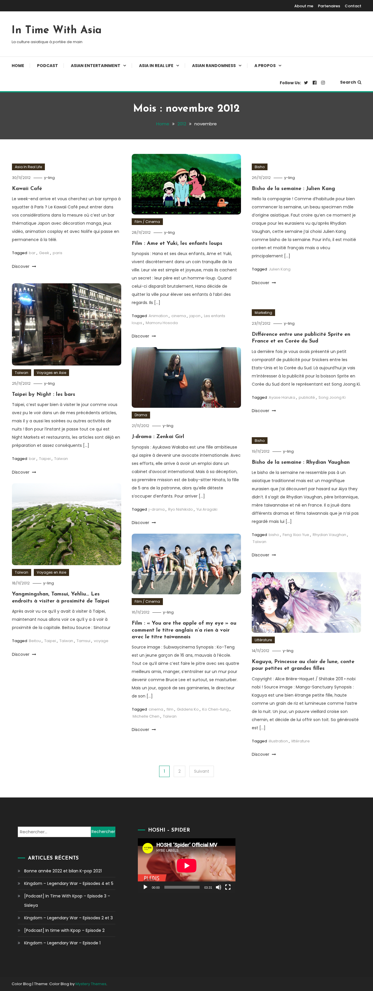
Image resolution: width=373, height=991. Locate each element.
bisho (274, 534)
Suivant (201, 771)
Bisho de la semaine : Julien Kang (293, 188)
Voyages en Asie (51, 372)
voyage (101, 641)
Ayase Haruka (282, 397)
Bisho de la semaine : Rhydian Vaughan (301, 462)
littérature (300, 741)
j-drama (157, 509)
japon (194, 316)
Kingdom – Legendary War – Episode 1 (62, 943)
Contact (353, 6)
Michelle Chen (146, 716)
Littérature (263, 639)
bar (32, 253)
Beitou (35, 641)
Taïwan (21, 372)
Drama (141, 414)
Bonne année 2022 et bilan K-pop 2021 (63, 871)
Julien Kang (280, 269)
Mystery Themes (90, 984)
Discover (21, 266)
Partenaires (329, 6)
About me (303, 6)
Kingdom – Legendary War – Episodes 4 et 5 (68, 883)
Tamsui (83, 641)
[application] (186, 865)
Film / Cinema (147, 221)
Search (348, 82)
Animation (158, 316)
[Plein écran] (228, 887)
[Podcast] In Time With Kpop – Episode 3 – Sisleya (67, 900)
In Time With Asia (57, 30)
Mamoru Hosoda (162, 323)
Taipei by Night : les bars (43, 394)
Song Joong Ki (332, 397)
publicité (307, 397)
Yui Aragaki (206, 509)
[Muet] (218, 887)
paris (57, 253)
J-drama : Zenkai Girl (158, 437)
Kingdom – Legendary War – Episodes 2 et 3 (68, 918)
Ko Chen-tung (215, 709)
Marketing (263, 312)
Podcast (47, 65)
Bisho (260, 166)
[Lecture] (145, 887)
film (170, 709)
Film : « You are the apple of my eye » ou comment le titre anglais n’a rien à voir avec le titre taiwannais (184, 630)
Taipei (45, 458)
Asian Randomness (214, 65)
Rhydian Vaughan (329, 534)
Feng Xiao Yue (296, 534)
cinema (178, 316)
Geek (44, 253)
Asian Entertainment (95, 65)
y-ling (49, 177)
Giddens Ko (188, 709)
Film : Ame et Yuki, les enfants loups (177, 243)
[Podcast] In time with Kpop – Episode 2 (64, 930)
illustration (278, 741)
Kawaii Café (27, 188)
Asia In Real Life (156, 65)
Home (18, 65)
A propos (265, 65)
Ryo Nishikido (180, 509)
